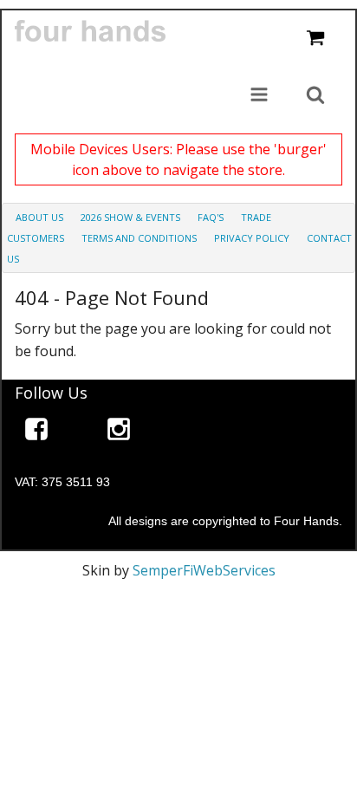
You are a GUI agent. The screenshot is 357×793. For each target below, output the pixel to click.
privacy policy (251, 237)
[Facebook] (36, 432)
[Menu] (259, 96)
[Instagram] (119, 432)
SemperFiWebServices (204, 570)
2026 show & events (130, 217)
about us (39, 217)
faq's (211, 217)
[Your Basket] (315, 39)
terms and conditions (139, 237)
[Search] (315, 96)
